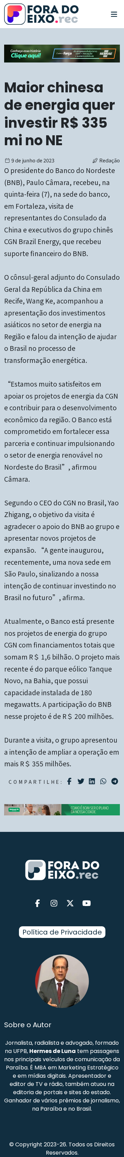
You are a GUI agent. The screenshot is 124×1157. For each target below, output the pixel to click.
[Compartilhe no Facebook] (70, 781)
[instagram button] (54, 903)
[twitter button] (70, 903)
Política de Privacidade (62, 932)
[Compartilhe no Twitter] (82, 781)
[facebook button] (37, 903)
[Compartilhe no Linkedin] (93, 781)
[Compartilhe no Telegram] (115, 781)
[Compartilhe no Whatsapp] (104, 781)
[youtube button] (87, 903)
